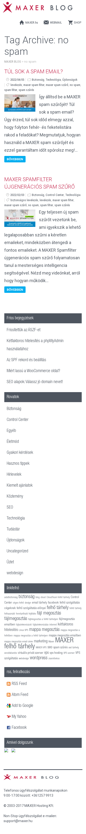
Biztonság (38, 79)
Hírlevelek (14, 475)
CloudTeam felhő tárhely (58, 597)
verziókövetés (10, 653)
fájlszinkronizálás (40, 625)
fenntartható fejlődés (26, 614)
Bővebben (15, 159)
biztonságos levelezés (24, 200)
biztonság (27, 597)
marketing (41, 641)
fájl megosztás (49, 613)
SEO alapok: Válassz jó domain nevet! (35, 382)
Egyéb (11, 431)
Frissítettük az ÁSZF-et (23, 330)
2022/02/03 (17, 195)
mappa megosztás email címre (18, 641)
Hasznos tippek (18, 464)
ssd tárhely (74, 647)
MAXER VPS (41, 647)
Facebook (19, 728)
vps (46, 653)
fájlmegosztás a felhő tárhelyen (43, 619)
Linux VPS (23, 630)
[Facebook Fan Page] (9, 728)
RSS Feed (19, 684)
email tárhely (39, 602)
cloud (43, 597)
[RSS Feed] (9, 684)
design (28, 603)
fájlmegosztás (15, 619)
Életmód (13, 442)
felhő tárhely (58, 607)
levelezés (16, 85)
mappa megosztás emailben (65, 635)
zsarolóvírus (53, 658)
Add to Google (22, 706)
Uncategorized (17, 551)
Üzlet (10, 562)
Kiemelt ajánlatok (19, 486)
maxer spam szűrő (57, 85)
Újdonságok (69, 79)
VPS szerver (69, 653)
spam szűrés (26, 90)
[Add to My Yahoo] (9, 717)
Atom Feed (20, 695)
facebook (53, 602)
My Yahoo (19, 717)
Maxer (51, 641)
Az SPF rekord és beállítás (26, 360)
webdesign (15, 573)
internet (53, 625)
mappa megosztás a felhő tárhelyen (31, 635)
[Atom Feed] (9, 695)
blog (38, 597)
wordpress (39, 658)
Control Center (55, 195)
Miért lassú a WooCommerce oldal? (33, 371)
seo (50, 647)
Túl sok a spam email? (33, 72)
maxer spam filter (33, 85)
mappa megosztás (44, 630)
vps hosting (56, 653)
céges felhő (18, 603)
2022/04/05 (17, 79)
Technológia (53, 79)
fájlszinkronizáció (24, 625)
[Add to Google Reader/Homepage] (9, 706)
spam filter (10, 90)
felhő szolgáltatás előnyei (31, 608)
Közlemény (15, 496)
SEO (10, 507)
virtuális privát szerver (30, 653)
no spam (75, 85)
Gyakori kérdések (20, 453)
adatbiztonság (11, 597)
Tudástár (13, 529)
